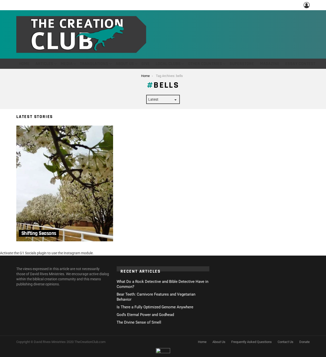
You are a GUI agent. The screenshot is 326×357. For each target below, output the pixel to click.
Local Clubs (168, 64)
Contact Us (285, 342)
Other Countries (205, 64)
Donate (304, 342)
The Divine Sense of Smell (139, 322)
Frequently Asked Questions (251, 342)
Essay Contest (300, 64)
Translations (94, 64)
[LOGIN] (307, 5)
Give (145, 64)
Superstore (241, 64)
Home (24, 64)
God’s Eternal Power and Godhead (145, 314)
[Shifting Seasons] (64, 183)
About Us (125, 64)
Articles (44, 64)
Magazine (269, 64)
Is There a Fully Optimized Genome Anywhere (155, 307)
